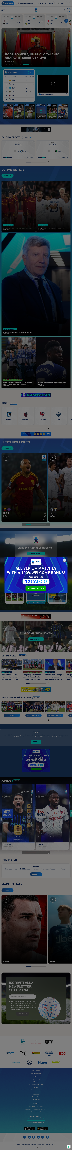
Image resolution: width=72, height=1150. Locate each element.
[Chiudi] (64, 560)
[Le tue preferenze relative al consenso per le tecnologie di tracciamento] (68, 1146)
